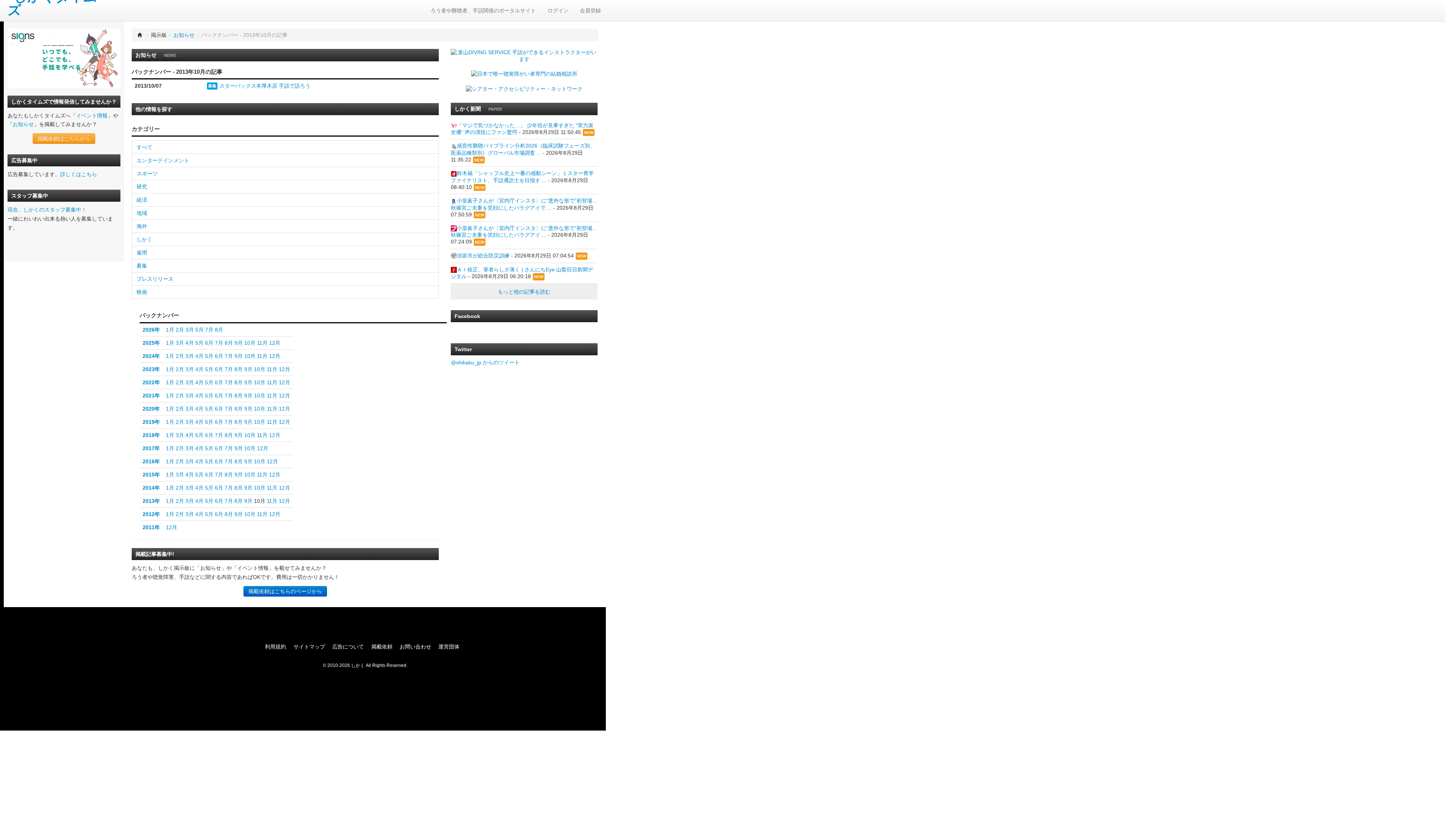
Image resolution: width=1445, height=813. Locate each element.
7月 (209, 330)
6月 (209, 343)
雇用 (142, 253)
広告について (348, 647)
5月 (199, 330)
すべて (144, 147)
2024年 (151, 356)
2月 (180, 330)
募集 (212, 86)
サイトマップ (309, 647)
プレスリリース (155, 279)
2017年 (151, 448)
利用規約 (275, 647)
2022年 (151, 382)
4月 (190, 343)
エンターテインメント (163, 160)
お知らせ (23, 124)
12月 (274, 343)
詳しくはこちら (78, 174)
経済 (142, 200)
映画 (142, 292)
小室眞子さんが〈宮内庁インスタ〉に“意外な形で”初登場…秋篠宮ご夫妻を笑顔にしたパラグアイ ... (524, 231)
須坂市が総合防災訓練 (483, 256)
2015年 (151, 475)
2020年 (151, 409)
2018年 (151, 435)
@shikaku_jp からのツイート (485, 362)
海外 (142, 226)
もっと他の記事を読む (524, 292)
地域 (142, 213)
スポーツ (147, 174)
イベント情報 (92, 116)
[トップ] (140, 35)
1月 (170, 330)
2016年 (151, 461)
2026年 (151, 330)
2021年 (151, 396)
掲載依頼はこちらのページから (285, 591)
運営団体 (448, 647)
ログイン (558, 11)
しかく (144, 239)
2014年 (151, 488)
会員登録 (590, 11)
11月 (262, 343)
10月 (250, 343)
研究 (142, 187)
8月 (219, 330)
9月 (238, 343)
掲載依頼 (381, 647)
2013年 (151, 501)
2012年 (151, 514)
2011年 (151, 527)
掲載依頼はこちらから (64, 139)
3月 (190, 330)
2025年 (151, 343)
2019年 (151, 422)
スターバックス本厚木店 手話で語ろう (264, 86)
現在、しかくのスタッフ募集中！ (47, 210)
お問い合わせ (415, 647)
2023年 (151, 369)
